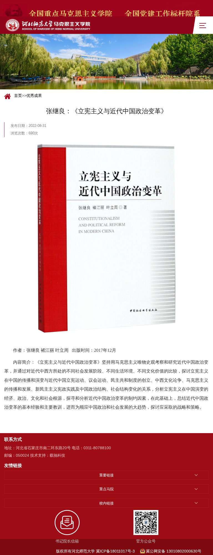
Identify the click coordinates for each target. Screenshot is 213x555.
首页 (18, 95)
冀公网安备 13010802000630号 (173, 551)
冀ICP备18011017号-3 (115, 551)
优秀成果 (34, 95)
